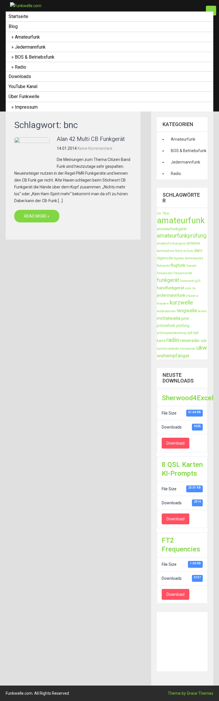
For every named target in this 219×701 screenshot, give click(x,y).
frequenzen (165, 273)
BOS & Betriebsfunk (34, 57)
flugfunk (178, 265)
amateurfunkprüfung (181, 235)
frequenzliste (183, 273)
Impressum (26, 107)
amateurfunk (181, 220)
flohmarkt (163, 266)
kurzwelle (181, 302)
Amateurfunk (27, 37)
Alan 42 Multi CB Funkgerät (91, 139)
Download (175, 443)
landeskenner (166, 311)
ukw (201, 347)
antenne (193, 243)
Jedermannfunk (30, 47)
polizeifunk (166, 325)
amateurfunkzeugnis (171, 243)
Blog (13, 26)
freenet (191, 266)
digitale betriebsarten (188, 258)
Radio (20, 67)
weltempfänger (173, 356)
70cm (165, 213)
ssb (203, 340)
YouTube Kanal (23, 86)
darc (198, 250)
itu (194, 288)
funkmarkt (187, 281)
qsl (189, 332)
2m (159, 213)
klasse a (192, 296)
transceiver (188, 348)
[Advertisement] (188, 640)
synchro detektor (168, 348)
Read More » (36, 216)
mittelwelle (169, 318)
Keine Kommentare (95, 148)
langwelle (187, 310)
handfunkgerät (170, 287)
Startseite (18, 16)
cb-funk (188, 251)
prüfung (182, 325)
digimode (165, 258)
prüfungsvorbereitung (171, 333)
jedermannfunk (171, 295)
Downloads (20, 76)
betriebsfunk (166, 251)
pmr (185, 318)
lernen (202, 311)
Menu (211, 10)
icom (188, 288)
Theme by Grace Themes (190, 693)
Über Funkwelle (24, 96)
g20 (197, 281)
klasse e (163, 303)
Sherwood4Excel (188, 398)
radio (172, 339)
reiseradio (190, 340)
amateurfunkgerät (172, 229)
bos (178, 250)
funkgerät (168, 280)
